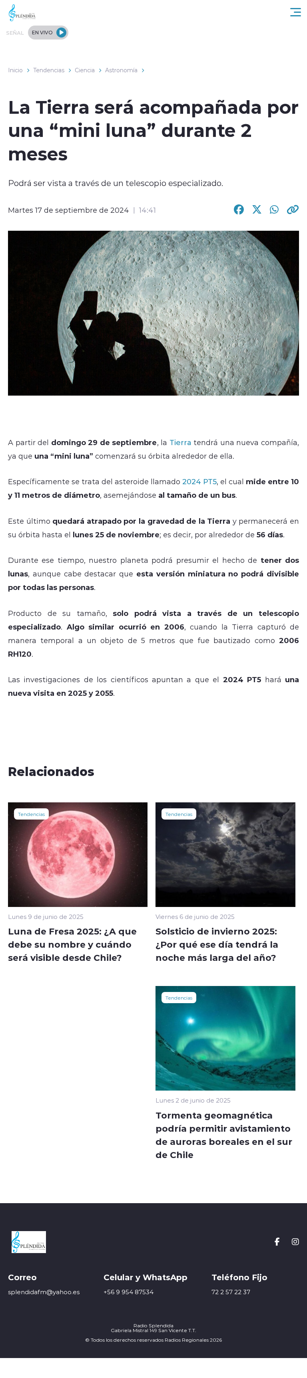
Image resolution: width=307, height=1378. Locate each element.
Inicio (15, 70)
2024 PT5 (199, 481)
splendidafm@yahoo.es (44, 1292)
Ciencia (85, 70)
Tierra (180, 442)
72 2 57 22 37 (230, 1292)
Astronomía (121, 70)
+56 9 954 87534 (129, 1292)
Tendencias (48, 70)
